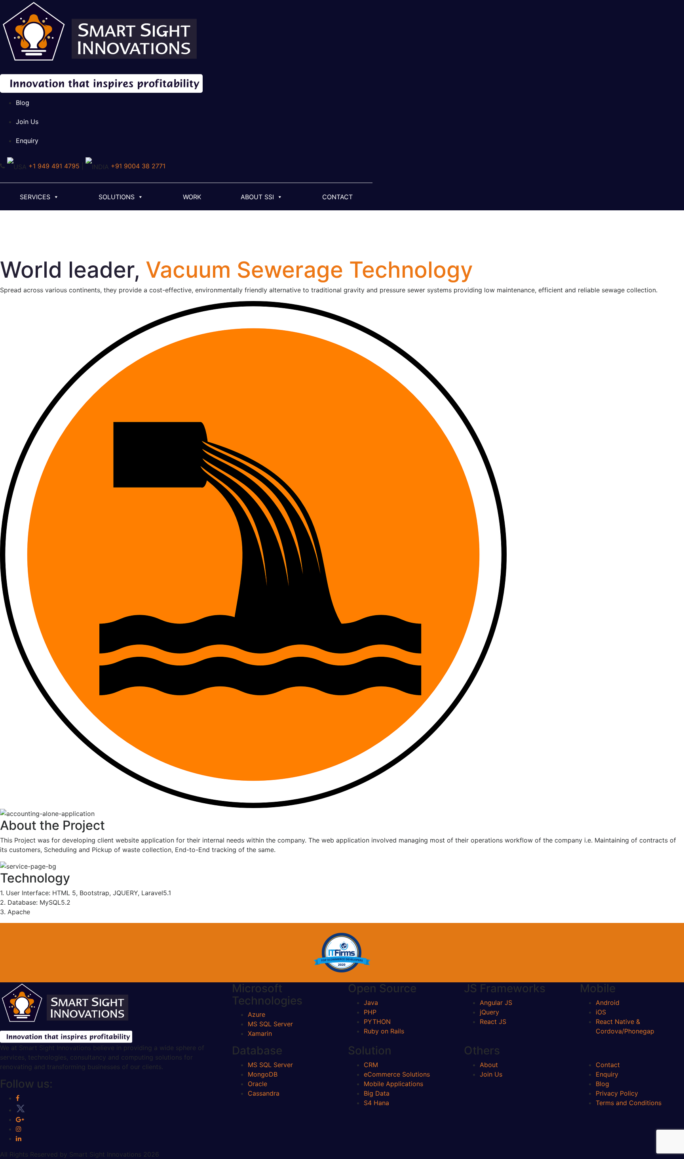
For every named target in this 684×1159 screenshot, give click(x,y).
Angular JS (496, 1002)
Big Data (377, 1093)
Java (371, 1002)
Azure (256, 1014)
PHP (370, 1012)
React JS (493, 1022)
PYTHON (377, 1022)
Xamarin (260, 1033)
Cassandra (263, 1093)
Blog (22, 103)
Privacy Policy (617, 1093)
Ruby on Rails (384, 1031)
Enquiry (27, 141)
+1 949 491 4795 (54, 166)
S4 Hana (376, 1103)
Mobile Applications (393, 1084)
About (489, 1065)
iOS (601, 1012)
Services (35, 197)
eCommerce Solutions (397, 1074)
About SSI (257, 197)
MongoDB (262, 1074)
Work (192, 197)
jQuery (489, 1012)
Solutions (117, 197)
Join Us (27, 122)
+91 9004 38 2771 (138, 166)
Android (607, 1002)
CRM (371, 1065)
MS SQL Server (270, 1024)
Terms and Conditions (628, 1103)
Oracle (257, 1084)
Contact (337, 197)
